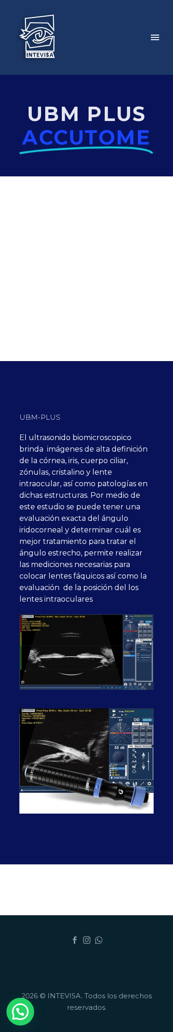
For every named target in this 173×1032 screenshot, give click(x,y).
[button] (20, 1012)
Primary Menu (155, 37)
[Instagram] (86, 940)
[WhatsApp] (98, 940)
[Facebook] (74, 940)
